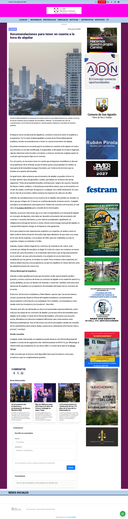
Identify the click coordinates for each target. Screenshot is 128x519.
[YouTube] (118, 2)
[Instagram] (115, 2)
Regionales (36, 20)
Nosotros (100, 20)
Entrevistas (87, 20)
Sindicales (63, 20)
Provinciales (49, 20)
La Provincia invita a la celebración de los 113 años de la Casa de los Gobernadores (68, 407)
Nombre (17, 438)
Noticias (74, 20)
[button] (96, 2)
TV (107, 20)
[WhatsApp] (108, 2)
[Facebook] (111, 2)
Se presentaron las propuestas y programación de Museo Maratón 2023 (20, 407)
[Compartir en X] (18, 373)
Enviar (70, 468)
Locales (23, 20)
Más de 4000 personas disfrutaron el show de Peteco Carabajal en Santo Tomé (44, 407)
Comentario (18, 447)
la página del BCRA (24, 208)
